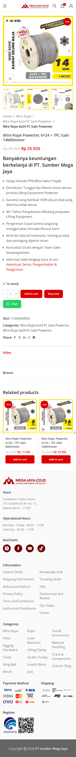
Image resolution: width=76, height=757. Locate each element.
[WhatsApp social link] (29, 337)
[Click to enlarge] (10, 78)
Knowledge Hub (51, 572)
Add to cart (31, 293)
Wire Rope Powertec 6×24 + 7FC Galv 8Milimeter (18, 442)
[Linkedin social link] (24, 337)
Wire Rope (23, 116)
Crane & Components (61, 656)
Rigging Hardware (10, 647)
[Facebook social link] (14, 337)
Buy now (53, 293)
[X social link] (19, 337)
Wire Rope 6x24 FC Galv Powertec (27, 121)
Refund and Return (17, 586)
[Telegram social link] (33, 337)
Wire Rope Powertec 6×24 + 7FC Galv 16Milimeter (55, 442)
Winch (7, 672)
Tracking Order (51, 579)
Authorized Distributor (19, 608)
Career (44, 613)
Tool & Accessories (60, 633)
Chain (7, 657)
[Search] (54, 6)
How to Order (13, 572)
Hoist (7, 638)
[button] (7, 51)
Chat (14, 304)
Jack (30, 672)
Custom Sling (61, 666)
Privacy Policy (13, 594)
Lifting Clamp (36, 650)
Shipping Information (18, 579)
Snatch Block (36, 664)
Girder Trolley (37, 657)
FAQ (42, 586)
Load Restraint (34, 640)
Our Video (47, 605)
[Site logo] (35, 5)
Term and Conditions (18, 601)
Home (7, 116)
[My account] (71, 6)
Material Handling (58, 644)
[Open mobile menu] (5, 6)
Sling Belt (9, 664)
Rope (31, 631)
